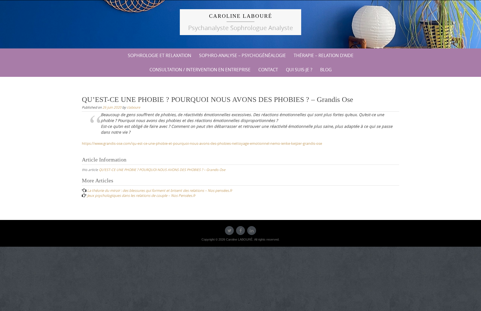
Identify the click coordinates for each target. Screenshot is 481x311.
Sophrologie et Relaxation (159, 55)
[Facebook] (240, 230)
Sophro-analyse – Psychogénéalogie (242, 55)
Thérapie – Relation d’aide (324, 55)
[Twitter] (229, 230)
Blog (326, 70)
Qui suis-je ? (299, 70)
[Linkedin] (251, 230)
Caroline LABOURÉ (240, 16)
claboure (133, 107)
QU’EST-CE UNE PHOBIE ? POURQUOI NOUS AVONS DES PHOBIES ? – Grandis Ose (162, 169)
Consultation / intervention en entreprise (200, 70)
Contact (268, 70)
